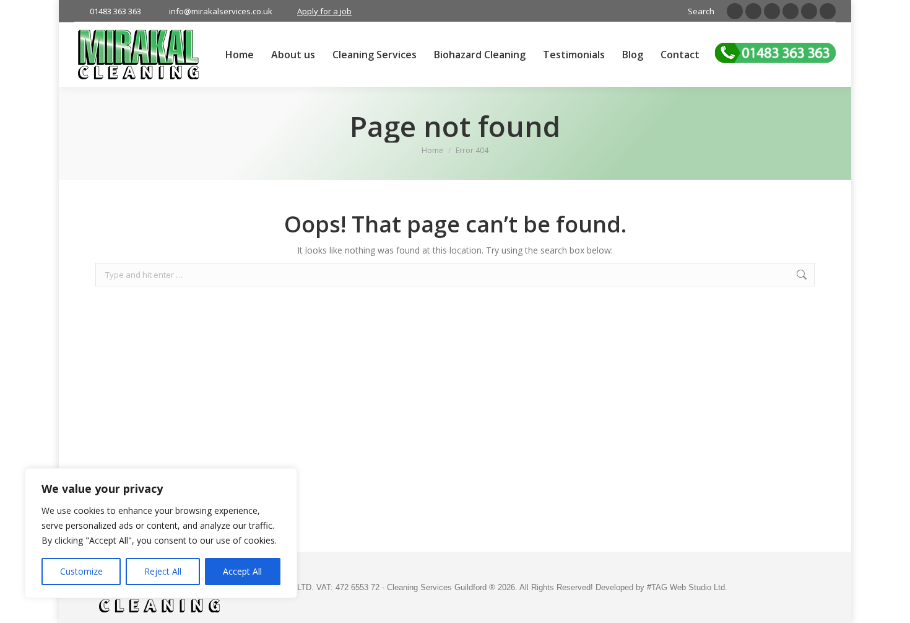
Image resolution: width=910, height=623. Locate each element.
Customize (81, 571)
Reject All (162, 571)
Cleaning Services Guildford (438, 587)
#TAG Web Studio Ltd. (687, 587)
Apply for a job (324, 11)
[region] (161, 533)
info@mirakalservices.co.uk (220, 11)
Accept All (242, 571)
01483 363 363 (115, 11)
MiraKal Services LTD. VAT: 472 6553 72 (306, 587)
